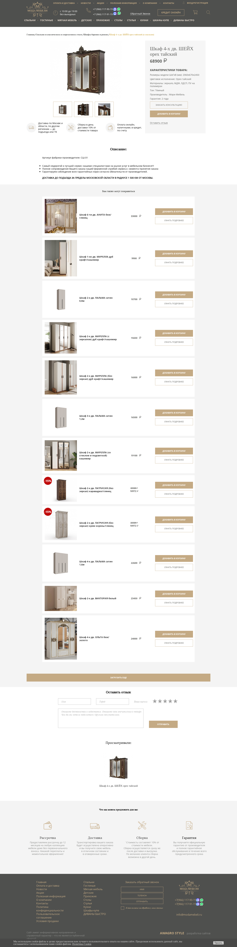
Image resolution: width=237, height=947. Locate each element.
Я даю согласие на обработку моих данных (144, 908)
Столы (118, 20)
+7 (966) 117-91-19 (103, 14)
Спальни (30, 20)
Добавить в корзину (174, 211)
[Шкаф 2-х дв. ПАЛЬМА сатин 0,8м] (60, 299)
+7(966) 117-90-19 (185, 900)
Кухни (144, 20)
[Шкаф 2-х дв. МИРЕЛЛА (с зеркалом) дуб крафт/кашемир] (60, 338)
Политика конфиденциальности (50, 908)
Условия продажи (47, 921)
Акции (40, 892)
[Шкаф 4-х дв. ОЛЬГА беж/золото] (60, 638)
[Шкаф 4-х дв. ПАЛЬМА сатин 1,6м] (60, 563)
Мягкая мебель (67, 20)
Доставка (95, 838)
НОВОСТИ (86, 3)
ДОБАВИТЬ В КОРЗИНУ (168, 113)
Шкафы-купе (161, 20)
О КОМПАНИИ (150, 3)
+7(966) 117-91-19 (185, 904)
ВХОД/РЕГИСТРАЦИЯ (197, 3)
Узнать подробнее (174, 220)
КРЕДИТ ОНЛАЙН (171, 12)
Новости (41, 889)
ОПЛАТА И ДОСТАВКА (64, 3)
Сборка (142, 838)
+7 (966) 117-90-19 (103, 9)
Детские (86, 20)
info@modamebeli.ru (189, 914)
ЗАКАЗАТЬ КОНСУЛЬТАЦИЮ (169, 105)
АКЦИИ (100, 3)
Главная (41, 882)
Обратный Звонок (140, 13)
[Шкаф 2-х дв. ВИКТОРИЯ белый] (60, 598)
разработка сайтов (198, 933)
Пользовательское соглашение (48, 915)
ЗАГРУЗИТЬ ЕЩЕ (118, 677)
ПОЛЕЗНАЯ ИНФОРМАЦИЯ (123, 3)
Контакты (42, 903)
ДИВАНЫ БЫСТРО (183, 20)
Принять (218, 943)
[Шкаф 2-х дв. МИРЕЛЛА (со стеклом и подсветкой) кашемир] (60, 455)
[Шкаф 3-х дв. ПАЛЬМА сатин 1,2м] (60, 417)
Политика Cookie (81, 944)
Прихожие (103, 20)
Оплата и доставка (47, 885)
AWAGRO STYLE (172, 933)
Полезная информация (50, 896)
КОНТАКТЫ (168, 3)
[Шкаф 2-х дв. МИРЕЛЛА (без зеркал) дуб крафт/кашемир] (60, 377)
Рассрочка (48, 838)
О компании (44, 900)
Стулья (131, 20)
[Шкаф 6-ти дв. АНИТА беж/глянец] (60, 216)
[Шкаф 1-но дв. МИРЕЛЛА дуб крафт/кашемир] (60, 258)
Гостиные (46, 20)
